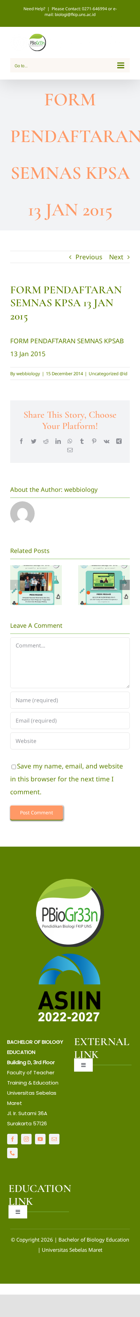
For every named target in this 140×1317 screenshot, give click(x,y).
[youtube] (40, 1139)
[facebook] (12, 1139)
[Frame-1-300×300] (70, 882)
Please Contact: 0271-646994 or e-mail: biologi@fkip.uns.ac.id (81, 11)
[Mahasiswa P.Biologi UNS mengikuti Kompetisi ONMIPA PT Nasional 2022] (36, 585)
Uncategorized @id (108, 373)
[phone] (12, 1153)
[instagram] (26, 1139)
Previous (88, 257)
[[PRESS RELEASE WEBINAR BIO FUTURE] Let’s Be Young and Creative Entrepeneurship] (104, 585)
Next (116, 257)
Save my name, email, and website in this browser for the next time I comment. (66, 779)
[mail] (54, 1139)
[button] (15, 585)
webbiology (28, 373)
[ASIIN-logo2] (70, 955)
